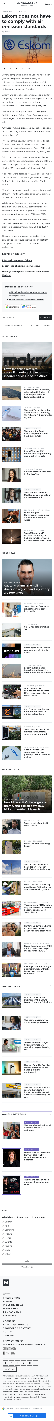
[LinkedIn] (16, 68)
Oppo (7, 1250)
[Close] (51, 1408)
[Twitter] (10, 68)
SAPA (7, 31)
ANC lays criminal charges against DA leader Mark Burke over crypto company (37, 970)
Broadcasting (31, 747)
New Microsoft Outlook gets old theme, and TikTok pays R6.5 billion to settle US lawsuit (26, 806)
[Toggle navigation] (3, 4)
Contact (9, 1332)
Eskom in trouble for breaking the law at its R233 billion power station (37, 670)
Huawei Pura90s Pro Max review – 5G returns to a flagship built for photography (37, 1069)
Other (8, 1254)
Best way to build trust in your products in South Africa (37, 650)
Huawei (8, 1234)
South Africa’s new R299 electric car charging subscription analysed (36, 731)
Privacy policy (13, 1341)
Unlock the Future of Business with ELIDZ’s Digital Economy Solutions (37, 999)
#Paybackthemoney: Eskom (17, 260)
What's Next (11, 1308)
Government (9, 11)
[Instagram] (35, 1363)
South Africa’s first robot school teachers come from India (36, 608)
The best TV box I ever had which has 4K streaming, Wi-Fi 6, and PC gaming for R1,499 (38, 414)
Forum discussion (39, 325)
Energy (27, 387)
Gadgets (28, 407)
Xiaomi (8, 1246)
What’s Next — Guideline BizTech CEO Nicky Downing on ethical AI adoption (37, 1156)
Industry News (32, 428)
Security (28, 820)
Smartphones (30, 902)
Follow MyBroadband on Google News (26, 299)
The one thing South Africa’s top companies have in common (36, 433)
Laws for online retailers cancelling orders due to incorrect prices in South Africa (25, 372)
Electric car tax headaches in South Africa (37, 473)
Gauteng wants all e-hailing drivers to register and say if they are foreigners (27, 589)
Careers (8, 1335)
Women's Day (31, 1122)
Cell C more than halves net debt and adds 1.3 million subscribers (36, 711)
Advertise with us (15, 1324)
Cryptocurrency (32, 964)
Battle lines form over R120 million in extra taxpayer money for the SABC (38, 948)
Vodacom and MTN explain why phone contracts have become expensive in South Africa (38, 908)
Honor (8, 1238)
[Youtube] (29, 1363)
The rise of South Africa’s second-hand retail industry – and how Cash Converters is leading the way (37, 1092)
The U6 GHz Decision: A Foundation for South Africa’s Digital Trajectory (37, 866)
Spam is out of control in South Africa (36, 824)
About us (9, 1321)
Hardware (29, 686)
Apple (8, 1226)
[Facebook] (5, 1363)
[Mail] (28, 68)
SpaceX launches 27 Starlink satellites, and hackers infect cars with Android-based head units (37, 537)
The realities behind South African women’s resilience (37, 1127)
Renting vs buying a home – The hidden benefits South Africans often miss (37, 928)
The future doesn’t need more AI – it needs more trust (36, 1182)
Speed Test (10, 1315)
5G (25, 624)
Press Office (11, 1298)
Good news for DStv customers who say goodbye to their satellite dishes (37, 753)
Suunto (8, 1242)
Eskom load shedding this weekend (21, 266)
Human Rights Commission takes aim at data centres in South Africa (37, 516)
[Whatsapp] (17, 1363)
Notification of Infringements (24, 1344)
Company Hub (12, 1312)
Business (8, 366)
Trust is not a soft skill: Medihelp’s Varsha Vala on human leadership (37, 495)
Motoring (29, 469)
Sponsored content (17, 1328)
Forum (7, 1301)
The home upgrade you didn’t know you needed (36, 1021)
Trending (8, 799)
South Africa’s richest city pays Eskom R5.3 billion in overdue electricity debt (37, 886)
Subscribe (45, 317)
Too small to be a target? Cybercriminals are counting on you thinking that (37, 1046)
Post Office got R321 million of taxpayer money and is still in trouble (37, 453)
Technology (30, 530)
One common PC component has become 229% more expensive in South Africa (36, 692)
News (6, 1294)
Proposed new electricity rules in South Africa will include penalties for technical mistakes (37, 393)
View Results (27, 1267)
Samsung (9, 1230)
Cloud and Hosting (33, 510)
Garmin (8, 1222)
